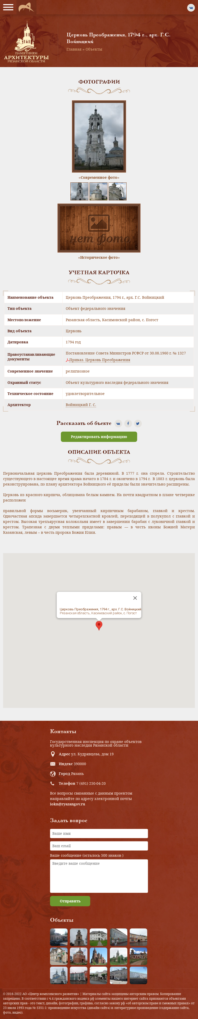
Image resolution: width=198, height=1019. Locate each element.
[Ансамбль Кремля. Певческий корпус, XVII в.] (98, 937)
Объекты (94, 49)
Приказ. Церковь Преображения (99, 360)
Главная (74, 49)
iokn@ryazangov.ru (67, 804)
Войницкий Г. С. (81, 404)
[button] (99, 626)
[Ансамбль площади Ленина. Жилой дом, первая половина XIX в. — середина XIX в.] (138, 937)
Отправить (70, 901)
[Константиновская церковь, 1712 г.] (118, 956)
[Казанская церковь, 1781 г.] (138, 956)
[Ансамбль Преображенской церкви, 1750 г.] (59, 975)
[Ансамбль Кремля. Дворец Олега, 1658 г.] (138, 975)
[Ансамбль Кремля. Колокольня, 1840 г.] (78, 937)
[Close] (135, 598)
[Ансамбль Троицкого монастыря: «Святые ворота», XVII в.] (78, 956)
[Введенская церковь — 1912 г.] (98, 956)
